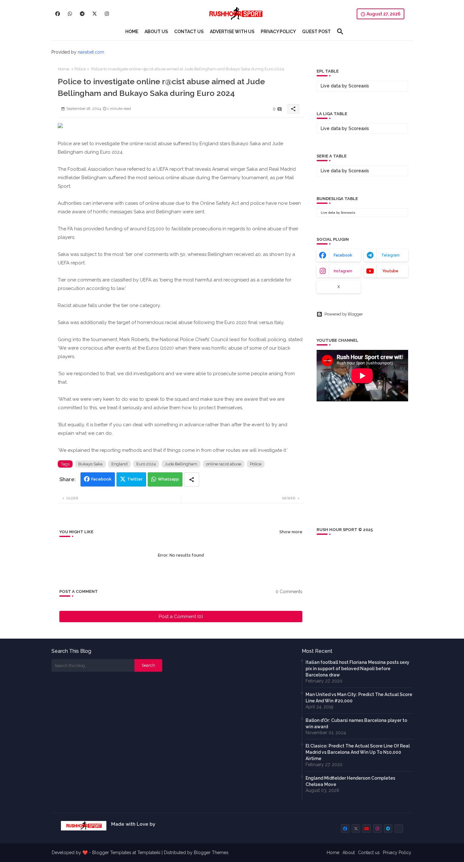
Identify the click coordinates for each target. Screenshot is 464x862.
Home (63, 69)
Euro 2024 (146, 464)
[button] (340, 31)
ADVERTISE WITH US (232, 31)
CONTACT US (189, 31)
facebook (343, 255)
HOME (131, 31)
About (348, 852)
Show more (290, 531)
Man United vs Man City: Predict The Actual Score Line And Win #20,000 (359, 697)
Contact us (369, 852)
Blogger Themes (211, 852)
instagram (343, 271)
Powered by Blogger (343, 314)
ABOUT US (156, 31)
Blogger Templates (111, 852)
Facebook (101, 479)
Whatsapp (168, 479)
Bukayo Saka (90, 464)
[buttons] (58, 14)
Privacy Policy (397, 852)
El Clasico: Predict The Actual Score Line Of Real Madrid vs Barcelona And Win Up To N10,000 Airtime (358, 752)
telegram (390, 255)
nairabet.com (91, 52)
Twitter (135, 479)
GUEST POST (316, 31)
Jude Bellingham (181, 464)
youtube (390, 271)
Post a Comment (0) (181, 616)
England (119, 464)
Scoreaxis (358, 85)
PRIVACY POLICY (278, 31)
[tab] (131, 31)
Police (80, 69)
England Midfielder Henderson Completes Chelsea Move (350, 781)
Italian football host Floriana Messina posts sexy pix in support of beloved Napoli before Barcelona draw (357, 668)
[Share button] (191, 479)
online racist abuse (223, 464)
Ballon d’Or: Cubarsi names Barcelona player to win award (356, 723)
